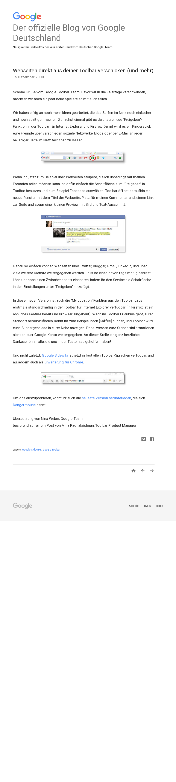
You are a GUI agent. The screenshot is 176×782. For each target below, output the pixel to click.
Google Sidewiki (55, 355)
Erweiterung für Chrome (63, 362)
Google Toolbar (51, 449)
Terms (159, 505)
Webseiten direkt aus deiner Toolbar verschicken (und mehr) (83, 71)
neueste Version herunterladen (106, 398)
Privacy (147, 505)
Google (134, 505)
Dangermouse (24, 405)
